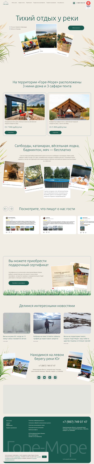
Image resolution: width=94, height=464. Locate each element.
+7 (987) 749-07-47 (80, 2)
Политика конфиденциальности (36, 420)
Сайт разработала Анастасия (69, 459)
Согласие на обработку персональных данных (40, 422)
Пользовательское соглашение (36, 427)
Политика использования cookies (37, 425)
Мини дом (8, 420)
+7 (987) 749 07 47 (47, 365)
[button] (19, 283)
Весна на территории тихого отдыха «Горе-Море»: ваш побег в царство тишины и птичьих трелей (77, 338)
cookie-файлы (17, 456)
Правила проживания (11, 427)
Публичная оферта (33, 429)
